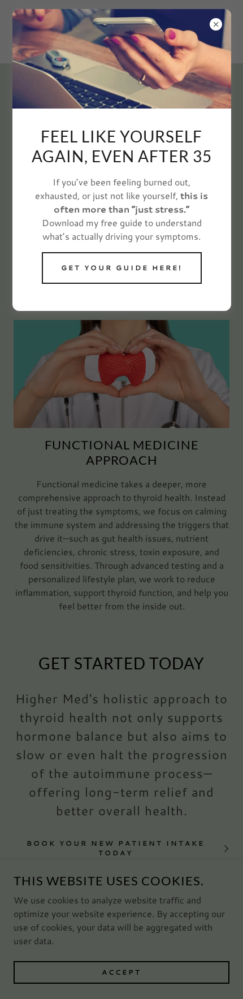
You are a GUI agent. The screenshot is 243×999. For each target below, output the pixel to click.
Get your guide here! (122, 268)
